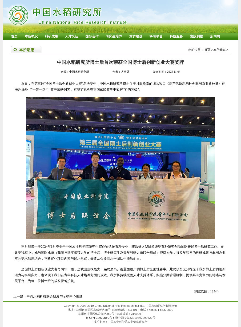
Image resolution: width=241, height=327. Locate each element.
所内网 (215, 36)
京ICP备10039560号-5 (100, 317)
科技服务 (176, 36)
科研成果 (51, 36)
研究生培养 (114, 36)
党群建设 (135, 36)
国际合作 (92, 36)
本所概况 (31, 36)
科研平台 (156, 36)
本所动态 (219, 50)
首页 (14, 36)
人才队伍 (71, 36)
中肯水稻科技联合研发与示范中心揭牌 (55, 296)
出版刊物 (196, 36)
